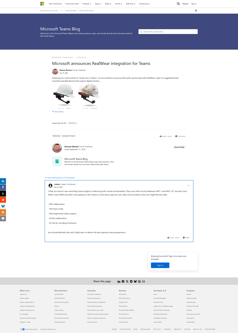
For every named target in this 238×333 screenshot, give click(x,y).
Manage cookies (145, 329)
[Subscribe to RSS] (139, 281)
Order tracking (58, 310)
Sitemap (114, 329)
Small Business (123, 322)
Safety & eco (177, 329)
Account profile (58, 294)
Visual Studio (158, 322)
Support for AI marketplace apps (163, 306)
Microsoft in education (94, 294)
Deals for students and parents (96, 318)
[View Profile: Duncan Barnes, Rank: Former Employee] (55, 71)
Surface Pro (23, 294)
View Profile (179, 147)
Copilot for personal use (27, 310)
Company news (191, 302)
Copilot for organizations (27, 306)
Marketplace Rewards (160, 318)
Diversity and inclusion (193, 314)
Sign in (160, 265)
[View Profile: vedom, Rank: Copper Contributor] (50, 185)
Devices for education (93, 298)
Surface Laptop (24, 298)
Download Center (59, 298)
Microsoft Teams (71, 11)
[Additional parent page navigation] (61, 10)
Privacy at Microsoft (192, 306)
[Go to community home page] (42, 4)
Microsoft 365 (123, 306)
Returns (56, 306)
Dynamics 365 (123, 302)
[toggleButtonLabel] (196, 10)
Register (185, 3)
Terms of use (157, 329)
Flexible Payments (59, 322)
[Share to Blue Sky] (135, 281)
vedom (57, 184)
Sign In (193, 3)
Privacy (135, 329)
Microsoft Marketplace (160, 314)
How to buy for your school (95, 310)
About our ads (197, 329)
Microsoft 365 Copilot (125, 318)
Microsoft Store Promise (61, 318)
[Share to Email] (143, 281)
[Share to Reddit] (131, 281)
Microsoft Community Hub (49, 11)
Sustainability (191, 322)
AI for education (92, 322)
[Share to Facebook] (123, 281)
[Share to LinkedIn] (119, 281)
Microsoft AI (122, 294)
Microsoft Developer (160, 298)
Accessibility (190, 318)
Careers (189, 294)
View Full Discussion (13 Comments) (61, 177)
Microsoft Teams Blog (86, 11)
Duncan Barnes (66, 70)
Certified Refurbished (60, 314)
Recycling (187, 329)
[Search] (178, 3)
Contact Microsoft (125, 329)
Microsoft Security (124, 298)
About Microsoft (191, 298)
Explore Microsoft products (28, 318)
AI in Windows (24, 314)
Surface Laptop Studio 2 (27, 302)
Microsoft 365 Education (94, 306)
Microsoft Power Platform (126, 310)
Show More (59, 111)
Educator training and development (98, 314)
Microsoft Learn (158, 302)
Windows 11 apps (25, 322)
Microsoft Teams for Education (96, 302)
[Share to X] (127, 281)
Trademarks (167, 329)
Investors (189, 310)
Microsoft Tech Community (161, 310)
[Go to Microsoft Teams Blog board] (57, 161)
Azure (155, 294)
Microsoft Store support (61, 302)
